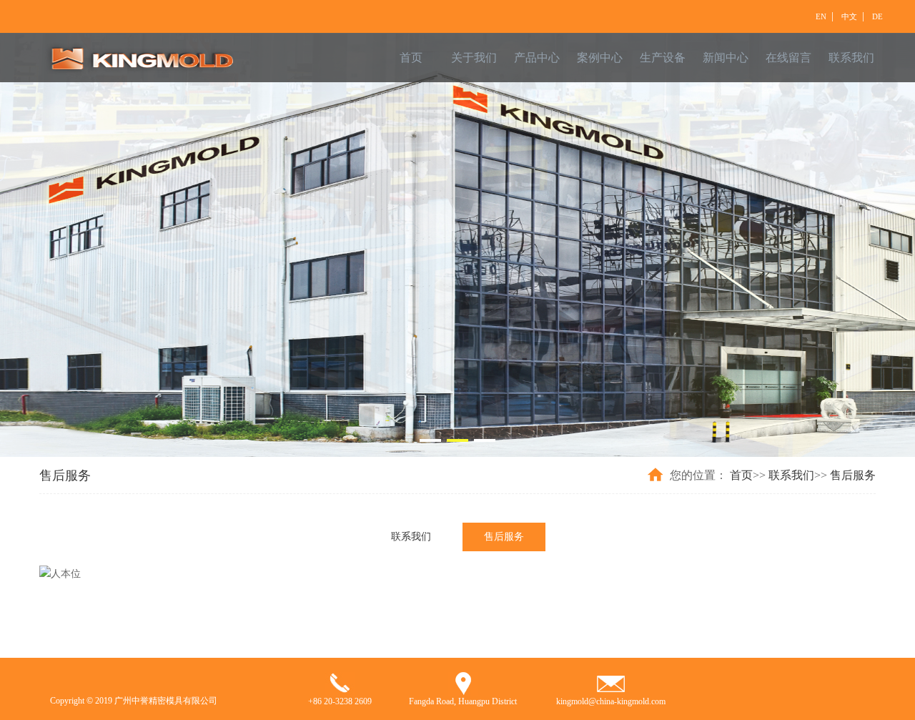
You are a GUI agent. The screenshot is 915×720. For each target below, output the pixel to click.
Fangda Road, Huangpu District (463, 701)
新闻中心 (725, 57)
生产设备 (663, 57)
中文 (849, 16)
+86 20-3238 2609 (340, 701)
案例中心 (600, 57)
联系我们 (851, 57)
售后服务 (853, 475)
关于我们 (474, 57)
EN (821, 16)
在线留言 (788, 57)
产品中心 (537, 57)
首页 (411, 57)
